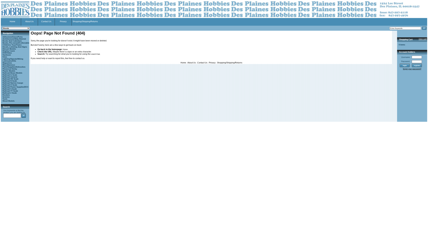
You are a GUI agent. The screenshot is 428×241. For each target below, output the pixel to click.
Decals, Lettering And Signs (15, 47)
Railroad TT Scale (10, 91)
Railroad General (10, 77)
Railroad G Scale (10, 75)
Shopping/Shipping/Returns (85, 21)
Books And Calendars (12, 41)
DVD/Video (7, 53)
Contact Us (46, 21)
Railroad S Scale (10, 89)
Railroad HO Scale (10, 79)
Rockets (6, 95)
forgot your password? (412, 69)
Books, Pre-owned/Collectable (16, 43)
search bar (95, 54)
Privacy (63, 21)
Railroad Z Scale (10, 93)
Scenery (6, 97)
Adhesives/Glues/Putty (13, 37)
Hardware (7, 55)
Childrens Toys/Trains (12, 45)
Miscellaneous (9, 65)
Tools (5, 99)
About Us (29, 21)
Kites (5, 57)
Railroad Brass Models (12, 73)
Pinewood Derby (10, 69)
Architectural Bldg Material (14, 39)
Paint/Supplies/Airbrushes (14, 67)
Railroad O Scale (10, 85)
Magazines (7, 63)
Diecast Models (9, 49)
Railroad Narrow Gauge (13, 83)
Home (12, 21)
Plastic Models (9, 71)
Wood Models (9, 101)
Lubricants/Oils (9, 61)
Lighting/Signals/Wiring (13, 59)
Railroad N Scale (10, 81)
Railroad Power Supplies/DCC (16, 87)
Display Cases (9, 51)
